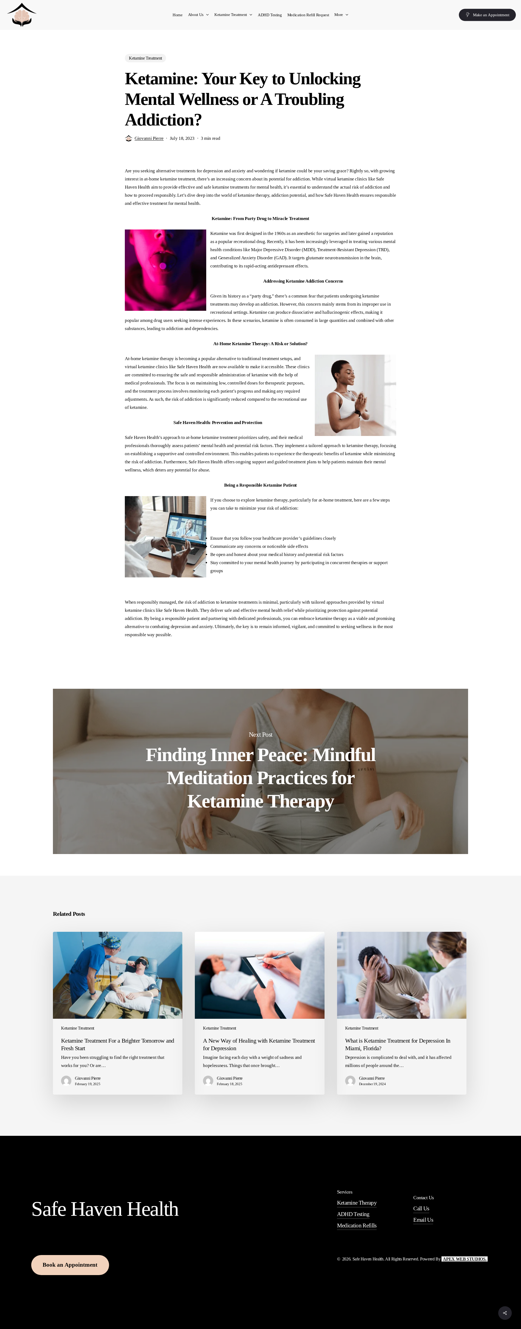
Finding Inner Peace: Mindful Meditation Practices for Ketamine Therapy (260, 771)
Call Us (421, 1208)
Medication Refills (357, 1225)
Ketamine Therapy (357, 1202)
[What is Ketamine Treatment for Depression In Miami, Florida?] (401, 1013)
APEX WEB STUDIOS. (464, 1259)
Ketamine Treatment (145, 58)
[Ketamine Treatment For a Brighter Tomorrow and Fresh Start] (117, 1013)
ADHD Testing (353, 1214)
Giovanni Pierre (149, 138)
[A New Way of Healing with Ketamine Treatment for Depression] (259, 1013)
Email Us (423, 1220)
